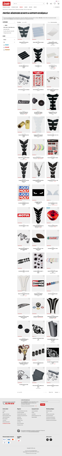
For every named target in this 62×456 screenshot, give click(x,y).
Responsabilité (34, 417)
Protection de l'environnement (51, 420)
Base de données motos (7, 415)
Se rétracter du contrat (6, 423)
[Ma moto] (51, 3)
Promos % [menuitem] (21, 7)
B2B (3, 412)
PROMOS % (7, 47)
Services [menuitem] (35, 7)
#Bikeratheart (19, 418)
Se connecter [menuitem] (57, 7)
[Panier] (58, 3)
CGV (47, 412)
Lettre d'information (6, 417)
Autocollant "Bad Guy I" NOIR (23, 384)
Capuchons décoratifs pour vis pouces (53, 385)
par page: (23, 22)
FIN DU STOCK (7, 49)
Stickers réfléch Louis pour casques (38, 42)
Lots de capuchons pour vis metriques (23, 89)
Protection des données (50, 414)
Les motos (19, 421)
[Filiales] (47, 3)
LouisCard (4, 420)
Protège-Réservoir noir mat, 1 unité (53, 180)
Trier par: (49, 22)
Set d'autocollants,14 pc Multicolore (38, 89)
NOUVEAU (7, 44)
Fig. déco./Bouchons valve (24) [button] (8, 31)
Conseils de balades (20, 412)
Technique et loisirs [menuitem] (14, 7)
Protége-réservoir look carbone (23, 42)
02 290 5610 (9, 404)
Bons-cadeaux (5, 418)
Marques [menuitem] (25, 7)
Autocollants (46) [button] (6, 29)
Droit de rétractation (49, 415)
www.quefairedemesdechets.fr (34, 431)
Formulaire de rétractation (50, 417)
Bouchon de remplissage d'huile (52, 225)
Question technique (6, 414)
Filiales (33, 412)
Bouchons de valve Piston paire (52, 293)
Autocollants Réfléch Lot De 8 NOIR (23, 271)
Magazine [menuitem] (30, 7)
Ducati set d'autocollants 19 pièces (53, 157)
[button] (57, 1)
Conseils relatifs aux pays (21, 414)
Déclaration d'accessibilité (50, 418)
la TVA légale (32, 450)
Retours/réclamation (6, 421)
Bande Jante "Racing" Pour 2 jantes (38, 157)
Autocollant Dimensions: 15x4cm (24, 225)
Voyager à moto (20, 420)
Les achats (33, 414)
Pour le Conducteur (20, 423)
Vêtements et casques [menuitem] (6, 7)
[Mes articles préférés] (55, 3)
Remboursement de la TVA (36, 415)
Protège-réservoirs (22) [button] (7, 32)
